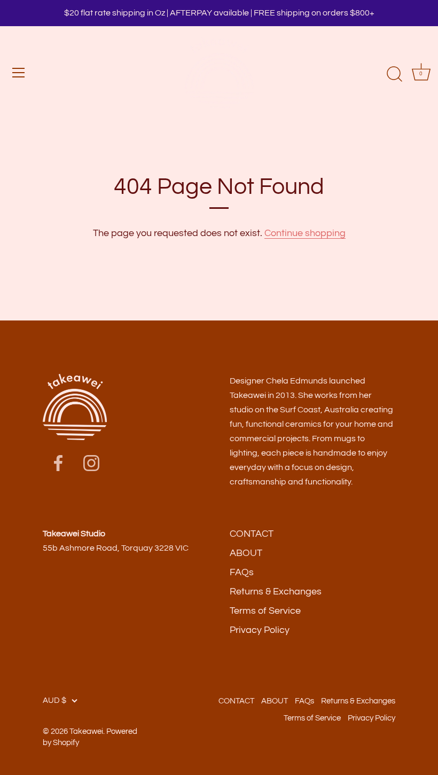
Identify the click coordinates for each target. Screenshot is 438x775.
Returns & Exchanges (276, 591)
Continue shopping (305, 233)
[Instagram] (91, 462)
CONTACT (251, 534)
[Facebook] (58, 462)
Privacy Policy (260, 630)
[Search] (394, 74)
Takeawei (86, 731)
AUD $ (54, 700)
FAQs (242, 572)
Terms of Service (265, 611)
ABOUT (246, 553)
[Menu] (18, 72)
